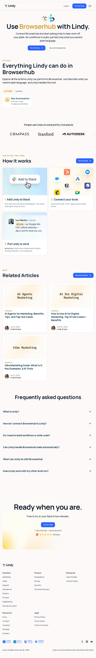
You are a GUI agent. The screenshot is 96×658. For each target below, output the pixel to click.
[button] (89, 6)
